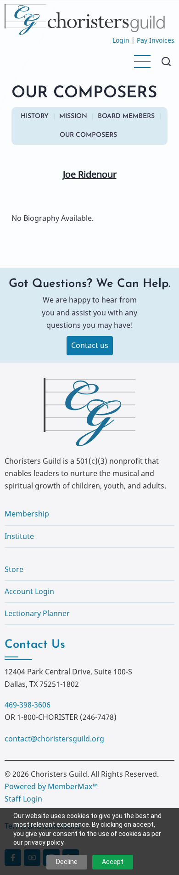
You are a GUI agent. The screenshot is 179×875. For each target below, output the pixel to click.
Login (120, 40)
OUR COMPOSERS (88, 135)
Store (14, 569)
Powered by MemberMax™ (51, 786)
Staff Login (23, 799)
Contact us (89, 345)
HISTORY (35, 116)
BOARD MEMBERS (126, 116)
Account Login (29, 591)
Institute (19, 536)
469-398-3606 (27, 705)
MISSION (73, 116)
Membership (27, 514)
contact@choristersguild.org (54, 739)
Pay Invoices (155, 40)
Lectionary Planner (37, 613)
